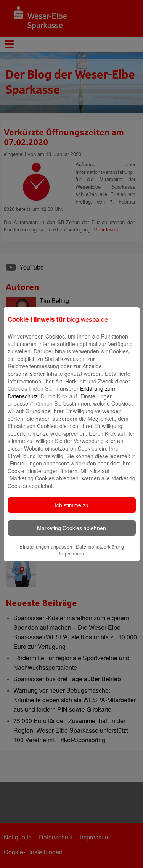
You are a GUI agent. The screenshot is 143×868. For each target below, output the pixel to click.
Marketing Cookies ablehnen (71, 528)
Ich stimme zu (71, 505)
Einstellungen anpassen (45, 546)
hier (37, 433)
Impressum (71, 553)
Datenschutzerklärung (100, 546)
